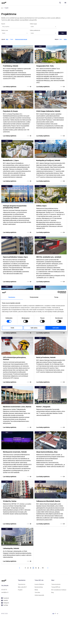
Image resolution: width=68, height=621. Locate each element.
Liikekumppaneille (39, 595)
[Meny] (65, 2)
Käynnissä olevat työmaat (21, 39)
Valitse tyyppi (33, 23)
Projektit (20, 589)
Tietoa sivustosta (55, 584)
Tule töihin (37, 592)
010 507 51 (4, 589)
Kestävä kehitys (39, 587)
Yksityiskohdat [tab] (34, 297)
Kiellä (12, 327)
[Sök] (60, 2)
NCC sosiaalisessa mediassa (58, 589)
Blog (52, 592)
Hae (62, 33)
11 (43, 568)
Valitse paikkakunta (35, 30)
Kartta (65, 39)
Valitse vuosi (4, 30)
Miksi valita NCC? (22, 587)
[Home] (2, 8)
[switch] (25, 321)
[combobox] (43, 26)
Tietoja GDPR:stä (55, 587)
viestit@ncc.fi (4, 592)
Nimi (7, 39)
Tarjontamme (21, 584)
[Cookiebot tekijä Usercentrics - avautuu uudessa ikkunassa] (59, 292)
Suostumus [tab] (11, 297)
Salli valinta (34, 327)
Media (36, 589)
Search (3, 23)
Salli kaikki (56, 327)
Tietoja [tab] (56, 297)
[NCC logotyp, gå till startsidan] (4, 2)
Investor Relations (39, 584)
